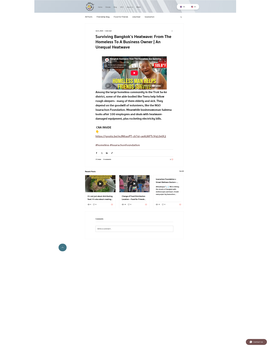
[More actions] (172, 31)
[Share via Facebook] (97, 153)
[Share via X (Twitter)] (102, 153)
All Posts (88, 17)
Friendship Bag (103, 17)
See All (181, 171)
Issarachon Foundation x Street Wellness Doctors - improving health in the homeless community (166, 181)
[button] (181, 17)
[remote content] (134, 73)
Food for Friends (121, 17)
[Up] (63, 247)
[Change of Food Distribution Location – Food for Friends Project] (134, 183)
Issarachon (149, 17)
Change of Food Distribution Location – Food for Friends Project (133, 198)
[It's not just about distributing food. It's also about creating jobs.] (100, 183)
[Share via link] (112, 153)
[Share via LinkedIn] (107, 153)
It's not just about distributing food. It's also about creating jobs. (100, 198)
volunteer (136, 17)
